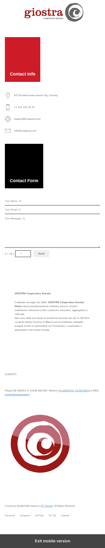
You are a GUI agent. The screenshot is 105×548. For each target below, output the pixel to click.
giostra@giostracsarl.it (17, 394)
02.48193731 (66, 390)
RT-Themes (47, 506)
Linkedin (65, 515)
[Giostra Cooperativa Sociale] (52, 12)
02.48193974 (82, 390)
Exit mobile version (52, 540)
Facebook (10, 515)
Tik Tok (52, 515)
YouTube (39, 515)
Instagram (25, 515)
